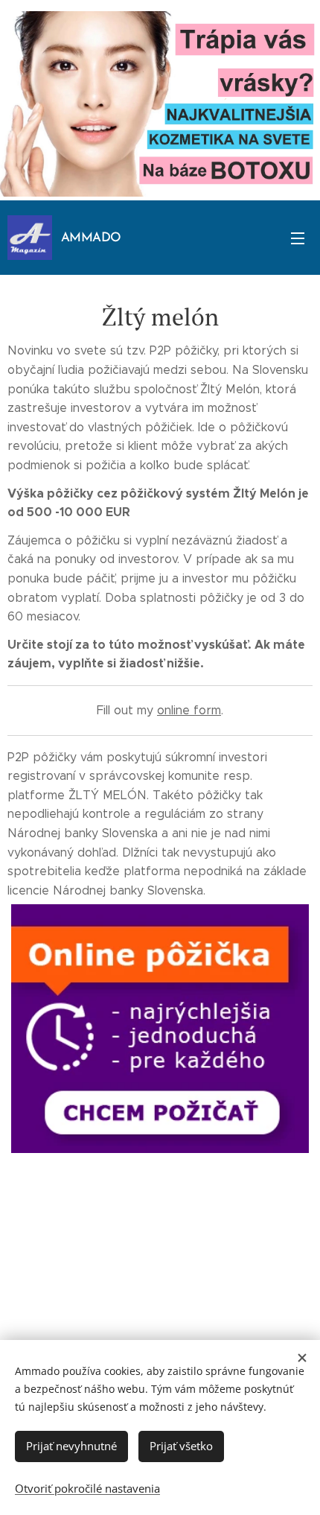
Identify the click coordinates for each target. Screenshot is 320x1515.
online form (189, 710)
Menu (298, 237)
